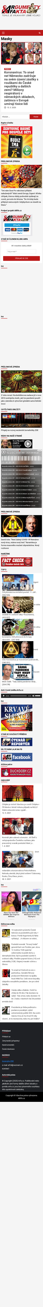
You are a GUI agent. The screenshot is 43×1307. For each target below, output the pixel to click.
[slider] (38, 696)
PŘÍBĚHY (7, 69)
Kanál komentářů (8, 1045)
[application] (21, 696)
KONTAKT (5, 1069)
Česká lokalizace (8, 1049)
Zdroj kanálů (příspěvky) (11, 1041)
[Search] (39, 33)
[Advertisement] (22, 22)
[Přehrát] (4, 696)
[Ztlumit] (33, 696)
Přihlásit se (6, 1037)
